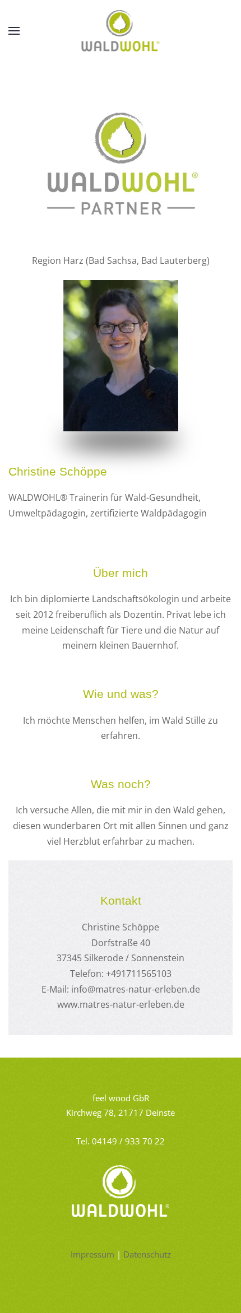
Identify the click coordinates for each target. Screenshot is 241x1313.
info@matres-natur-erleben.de (135, 989)
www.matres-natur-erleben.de (120, 1004)
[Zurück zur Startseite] (121, 30)
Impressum (92, 1254)
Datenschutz (147, 1254)
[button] (14, 30)
